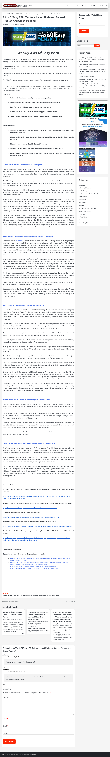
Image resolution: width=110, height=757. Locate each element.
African (10, 595)
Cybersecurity (82, 199)
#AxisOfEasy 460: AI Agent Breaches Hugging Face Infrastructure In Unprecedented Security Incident (92, 92)
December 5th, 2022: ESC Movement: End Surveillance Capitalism (28, 564)
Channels (69, 6)
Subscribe (84, 30)
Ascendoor (21, 754)
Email (5, 726)
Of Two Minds (83, 217)
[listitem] (38, 355)
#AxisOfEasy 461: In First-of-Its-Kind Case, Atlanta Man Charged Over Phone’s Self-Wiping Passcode (92, 86)
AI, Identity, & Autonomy (85, 188)
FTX (20, 595)
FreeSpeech (82, 205)
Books (102, 6)
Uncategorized (83, 220)
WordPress (33, 754)
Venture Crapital (83, 223)
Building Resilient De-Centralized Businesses (91, 194)
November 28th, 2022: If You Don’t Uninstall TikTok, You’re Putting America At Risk (33, 566)
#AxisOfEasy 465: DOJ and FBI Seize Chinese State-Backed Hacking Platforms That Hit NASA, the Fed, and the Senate (92, 59)
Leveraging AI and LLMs (85, 211)
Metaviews (82, 214)
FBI (17, 595)
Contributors (94, 6)
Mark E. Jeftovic (19, 24)
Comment (7, 697)
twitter (57, 595)
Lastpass (35, 595)
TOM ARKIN (6, 670)
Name (5, 719)
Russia (40, 595)
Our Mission (85, 6)
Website (5, 733)
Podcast (78, 6)
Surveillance (46, 595)
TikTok (53, 595)
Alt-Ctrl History (83, 191)
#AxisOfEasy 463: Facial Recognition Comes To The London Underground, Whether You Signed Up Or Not (92, 71)
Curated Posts (83, 196)
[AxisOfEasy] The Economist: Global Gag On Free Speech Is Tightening (13, 614)
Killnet (30, 595)
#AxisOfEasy (6, 593)
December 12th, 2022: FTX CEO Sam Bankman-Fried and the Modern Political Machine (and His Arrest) (39, 562)
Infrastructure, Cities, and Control (88, 208)
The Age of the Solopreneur (86, 76)
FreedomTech (82, 202)
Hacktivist (25, 595)
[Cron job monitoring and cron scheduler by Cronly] (93, 147)
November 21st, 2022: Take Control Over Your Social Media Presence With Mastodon (34, 568)
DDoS (14, 595)
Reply (4, 667)
